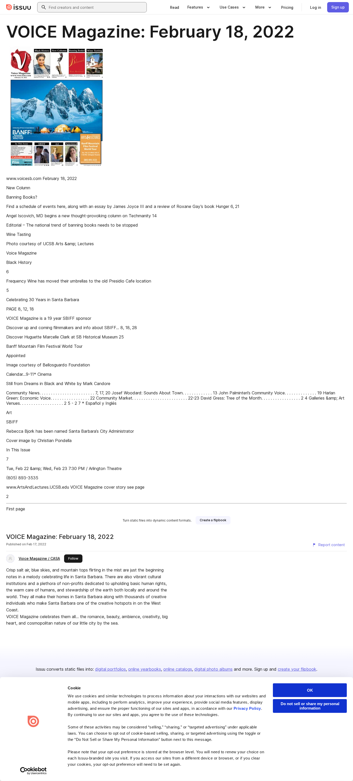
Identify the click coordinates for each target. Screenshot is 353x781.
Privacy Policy (247, 708)
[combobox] (96, 7)
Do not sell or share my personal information (310, 706)
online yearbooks (144, 669)
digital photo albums (213, 669)
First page (15, 508)
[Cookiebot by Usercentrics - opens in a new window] (33, 771)
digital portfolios (110, 669)
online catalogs (177, 669)
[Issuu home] (18, 7)
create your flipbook (297, 669)
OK (310, 690)
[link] (174, 7)
